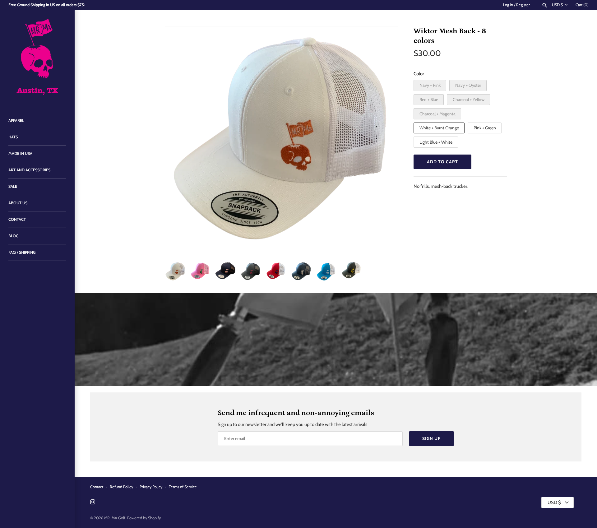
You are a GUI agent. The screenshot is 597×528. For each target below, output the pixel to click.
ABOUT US (17, 203)
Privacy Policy (151, 486)
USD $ (557, 4)
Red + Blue (428, 99)
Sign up (431, 438)
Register (523, 4)
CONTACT (17, 219)
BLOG (13, 236)
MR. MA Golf (114, 518)
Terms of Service (183, 486)
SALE (12, 186)
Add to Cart (442, 161)
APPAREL (16, 120)
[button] (384, 140)
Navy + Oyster (468, 85)
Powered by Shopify (144, 518)
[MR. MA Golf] (37, 58)
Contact (96, 486)
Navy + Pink (430, 85)
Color (419, 73)
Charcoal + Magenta (437, 114)
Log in (508, 4)
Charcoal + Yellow (468, 99)
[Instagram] (92, 503)
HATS (13, 137)
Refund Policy (121, 486)
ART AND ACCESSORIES (29, 170)
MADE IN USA (20, 153)
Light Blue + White (435, 142)
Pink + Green (485, 128)
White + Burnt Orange (439, 128)
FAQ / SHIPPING (22, 252)
